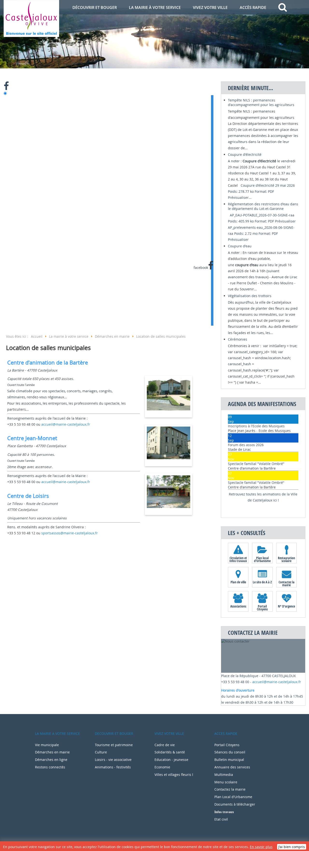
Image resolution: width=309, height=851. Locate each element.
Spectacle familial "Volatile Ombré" (256, 463)
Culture (101, 752)
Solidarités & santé (169, 752)
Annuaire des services (232, 767)
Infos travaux (224, 812)
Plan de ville (238, 582)
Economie (162, 767)
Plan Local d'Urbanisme (233, 796)
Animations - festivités (113, 767)
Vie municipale (47, 745)
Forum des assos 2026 (246, 445)
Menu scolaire (225, 782)
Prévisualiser (285, 221)
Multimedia (223, 774)
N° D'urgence (286, 606)
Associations (238, 606)
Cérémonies (237, 339)
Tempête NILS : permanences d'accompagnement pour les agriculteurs (261, 102)
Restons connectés (50, 767)
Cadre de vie (164, 745)
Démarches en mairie (52, 752)
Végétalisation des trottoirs (249, 295)
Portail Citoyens (262, 607)
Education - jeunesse (171, 759)
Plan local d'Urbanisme (262, 559)
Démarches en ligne (51, 759)
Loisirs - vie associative (113, 759)
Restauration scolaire (286, 559)
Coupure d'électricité (244, 154)
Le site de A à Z (262, 582)
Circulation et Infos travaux (238, 559)
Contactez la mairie (287, 583)
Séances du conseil (229, 752)
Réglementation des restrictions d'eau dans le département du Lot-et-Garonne (263, 206)
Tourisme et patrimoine (114, 745)
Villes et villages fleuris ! (173, 774)
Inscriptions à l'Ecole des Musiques (256, 426)
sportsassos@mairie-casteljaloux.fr (69, 533)
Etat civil (221, 819)
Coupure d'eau (240, 246)
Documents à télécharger (234, 804)
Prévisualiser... (240, 197)
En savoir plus (261, 846)
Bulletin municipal (229, 759)
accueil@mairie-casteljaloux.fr (65, 424)
